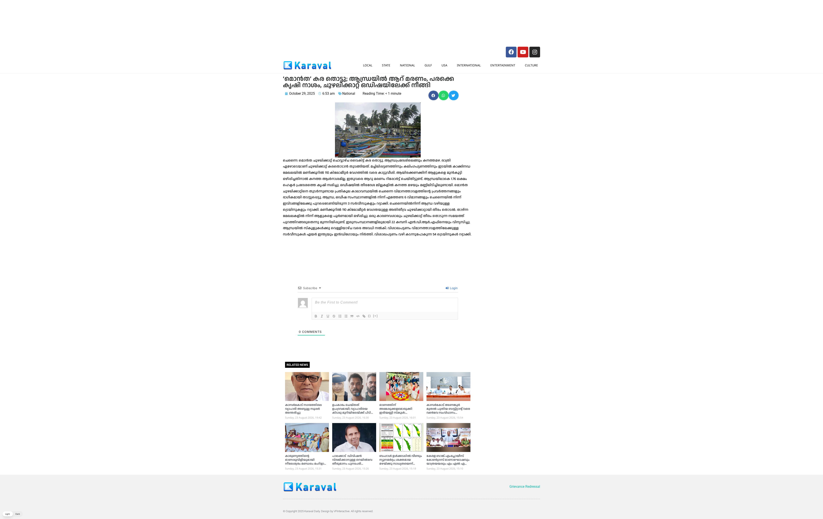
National (407, 65)
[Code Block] (358, 316)
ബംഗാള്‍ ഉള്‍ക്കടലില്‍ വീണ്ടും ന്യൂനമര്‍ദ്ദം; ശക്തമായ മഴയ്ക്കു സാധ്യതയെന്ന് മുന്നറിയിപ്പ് (400, 462)
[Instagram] (534, 52)
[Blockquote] (352, 316)
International (469, 65)
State (386, 65)
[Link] (364, 316)
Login (453, 288)
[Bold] (316, 316)
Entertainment (502, 65)
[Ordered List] (340, 316)
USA (444, 65)
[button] (433, 95)
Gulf (428, 65)
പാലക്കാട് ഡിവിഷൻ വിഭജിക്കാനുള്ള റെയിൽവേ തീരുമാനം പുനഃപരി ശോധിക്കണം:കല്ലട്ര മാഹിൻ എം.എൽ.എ (352, 464)
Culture (531, 65)
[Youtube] (523, 52)
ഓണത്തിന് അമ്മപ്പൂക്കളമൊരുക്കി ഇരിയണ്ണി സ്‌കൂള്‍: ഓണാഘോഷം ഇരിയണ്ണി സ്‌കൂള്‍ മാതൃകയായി (397, 413)
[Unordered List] (346, 316)
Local (367, 65)
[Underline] (328, 316)
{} (369, 315)
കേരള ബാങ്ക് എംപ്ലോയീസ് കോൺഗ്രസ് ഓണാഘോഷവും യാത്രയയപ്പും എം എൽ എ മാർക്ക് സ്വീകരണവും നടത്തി (448, 462)
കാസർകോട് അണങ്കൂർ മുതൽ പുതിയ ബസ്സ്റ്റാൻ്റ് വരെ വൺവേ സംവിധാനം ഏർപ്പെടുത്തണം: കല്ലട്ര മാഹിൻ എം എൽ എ (448, 413)
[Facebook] (511, 52)
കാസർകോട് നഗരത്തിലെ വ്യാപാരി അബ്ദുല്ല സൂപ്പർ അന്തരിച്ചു (303, 409)
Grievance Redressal (524, 487)
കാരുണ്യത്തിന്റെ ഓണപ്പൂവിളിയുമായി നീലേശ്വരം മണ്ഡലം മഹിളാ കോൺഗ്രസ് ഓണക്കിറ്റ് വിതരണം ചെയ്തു (304, 464)
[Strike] (334, 316)
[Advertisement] (347, 11)
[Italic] (322, 316)
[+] (375, 315)
